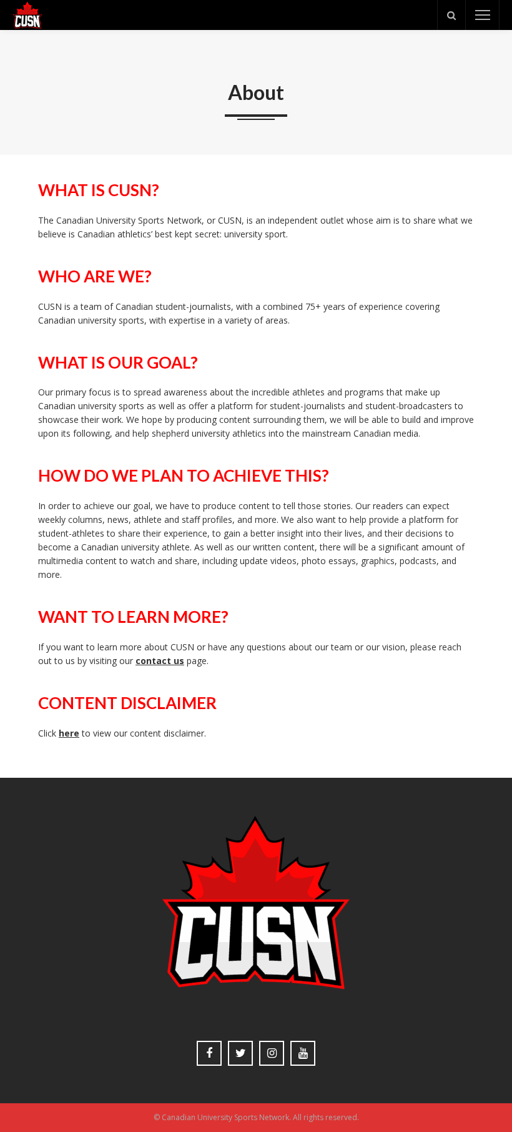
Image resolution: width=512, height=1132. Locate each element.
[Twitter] (240, 1053)
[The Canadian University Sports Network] (27, 14)
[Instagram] (271, 1053)
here (69, 733)
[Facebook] (209, 1053)
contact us (159, 661)
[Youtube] (302, 1053)
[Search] (451, 15)
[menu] (482, 14)
